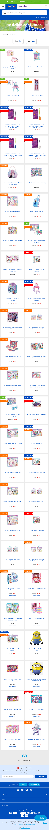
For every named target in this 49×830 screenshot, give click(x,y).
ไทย (13, 784)
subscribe (41, 776)
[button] (47, 2)
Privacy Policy (30, 824)
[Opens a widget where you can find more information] (40, 818)
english (23, 784)
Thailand (33, 785)
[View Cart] (45, 6)
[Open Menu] (3, 6)
